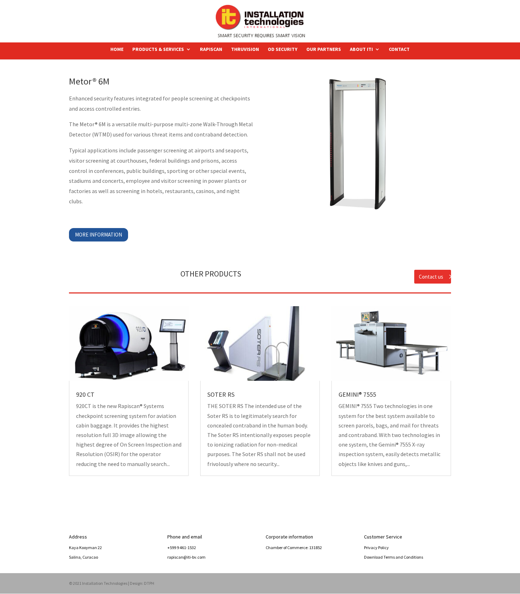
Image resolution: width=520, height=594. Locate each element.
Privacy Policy (376, 547)
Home (116, 49)
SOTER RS (221, 394)
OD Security (282, 49)
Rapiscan (211, 49)
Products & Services (158, 49)
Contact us (431, 276)
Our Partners (323, 49)
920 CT (85, 394)
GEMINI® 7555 (357, 394)
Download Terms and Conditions (393, 557)
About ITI (361, 49)
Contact (399, 49)
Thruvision (245, 49)
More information (98, 234)
